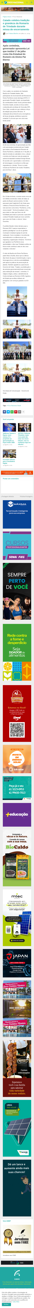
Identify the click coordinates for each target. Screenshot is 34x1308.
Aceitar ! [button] (6, 1304)
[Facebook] (4, 411)
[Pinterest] (15, 411)
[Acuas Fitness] (17, 1263)
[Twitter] (8, 411)
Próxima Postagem (26, 496)
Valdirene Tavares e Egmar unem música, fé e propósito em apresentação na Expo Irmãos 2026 (9, 437)
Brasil (19, 405)
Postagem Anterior (8, 496)
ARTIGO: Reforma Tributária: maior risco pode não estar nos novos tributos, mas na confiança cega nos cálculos (24, 438)
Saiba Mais (15, 1302)
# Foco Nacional (17, 16)
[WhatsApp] (12, 411)
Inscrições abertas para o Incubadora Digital (9, 461)
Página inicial (7, 16)
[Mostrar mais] (23, 411)
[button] (2, 2)
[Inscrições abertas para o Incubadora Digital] (9, 453)
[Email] (19, 411)
